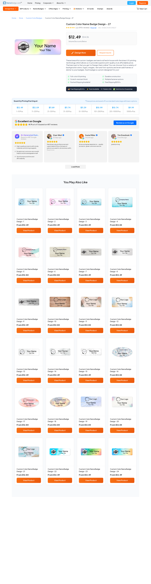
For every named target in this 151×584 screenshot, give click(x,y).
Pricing (37, 3)
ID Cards (90, 9)
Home (29, 3)
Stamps (100, 9)
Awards (109, 9)
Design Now (9, 9)
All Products (24, 9)
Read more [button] (50, 150)
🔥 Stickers (77, 9)
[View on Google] (49, 136)
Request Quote (105, 53)
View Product (28, 230)
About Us (60, 3)
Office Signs (53, 9)
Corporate (47, 3)
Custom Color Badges (34, 18)
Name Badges (38, 9)
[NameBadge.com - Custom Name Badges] (12, 3)
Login (131, 3)
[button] (142, 9)
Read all (93, 28)
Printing (66, 9)
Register (142, 3)
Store (21, 18)
